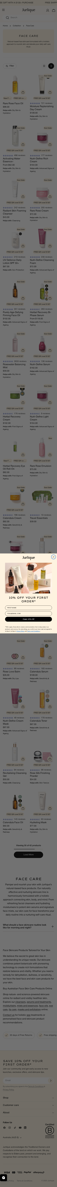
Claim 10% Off (28, 619)
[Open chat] (3, 1177)
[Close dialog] (53, 557)
